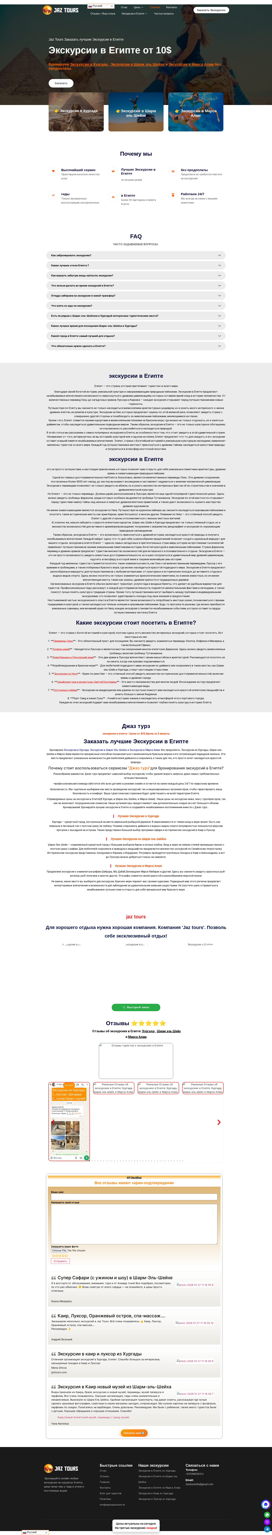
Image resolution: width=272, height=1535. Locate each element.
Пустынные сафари (65, 690)
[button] (53, 1122)
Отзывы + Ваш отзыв (103, 13)
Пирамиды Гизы (63, 641)
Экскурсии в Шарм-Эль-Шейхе (108, 749)
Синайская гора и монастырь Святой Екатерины (87, 681)
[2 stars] (56, 1255)
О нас (124, 7)
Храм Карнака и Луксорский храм (73, 657)
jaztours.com (59, 1372)
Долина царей (61, 649)
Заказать (61, 83)
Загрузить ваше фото (64, 1246)
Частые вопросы (164, 13)
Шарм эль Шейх (169, 1031)
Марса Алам (137, 1037)
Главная (155, 7)
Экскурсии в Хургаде (89, 64)
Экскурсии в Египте (133, 13)
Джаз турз (91, 773)
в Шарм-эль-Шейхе (124, 799)
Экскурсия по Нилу (66, 673)
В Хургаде (106, 799)
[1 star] (53, 1255)
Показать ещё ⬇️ (134, 1432)
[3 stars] (59, 1255)
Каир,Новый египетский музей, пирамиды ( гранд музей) (93, 1417)
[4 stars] (63, 1255)
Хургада (148, 1031)
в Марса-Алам (146, 799)
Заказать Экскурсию (211, 10)
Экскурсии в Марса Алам (191, 64)
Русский (97, 6)
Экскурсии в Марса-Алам (145, 749)
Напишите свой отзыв (65, 1202)
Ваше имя (57, 1192)
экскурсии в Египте (88, 799)
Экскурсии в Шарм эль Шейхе (138, 64)
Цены (137, 7)
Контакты (171, 7)
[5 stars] (66, 1255)
